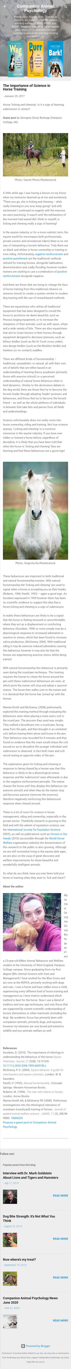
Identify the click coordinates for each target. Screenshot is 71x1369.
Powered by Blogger (37, 1346)
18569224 (17, 1118)
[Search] (66, 7)
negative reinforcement (49, 254)
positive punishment (15, 258)
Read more (60, 1195)
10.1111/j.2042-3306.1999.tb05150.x (24, 1065)
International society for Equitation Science (33, 829)
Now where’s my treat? (19, 1259)
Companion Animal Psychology (35, 8)
